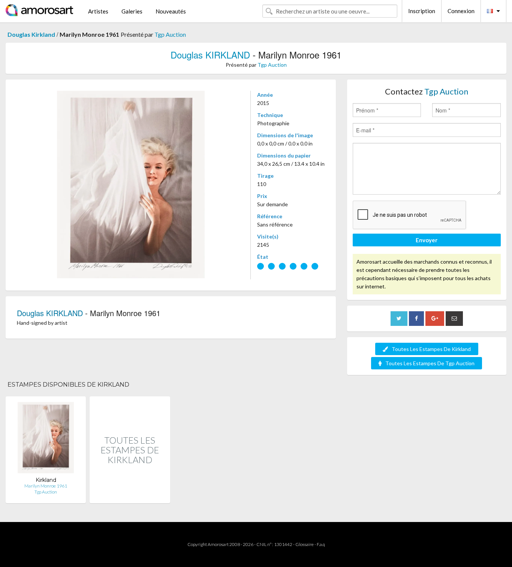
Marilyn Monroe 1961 (45, 486)
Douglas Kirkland (31, 34)
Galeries (131, 11)
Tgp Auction (170, 34)
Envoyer (426, 240)
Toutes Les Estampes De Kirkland (431, 349)
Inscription (421, 11)
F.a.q (321, 544)
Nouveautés (171, 11)
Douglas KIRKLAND (210, 54)
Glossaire (304, 544)
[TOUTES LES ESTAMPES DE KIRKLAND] (130, 495)
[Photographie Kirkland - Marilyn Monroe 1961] (45, 439)
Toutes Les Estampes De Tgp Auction (430, 363)
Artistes (98, 11)
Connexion (461, 11)
